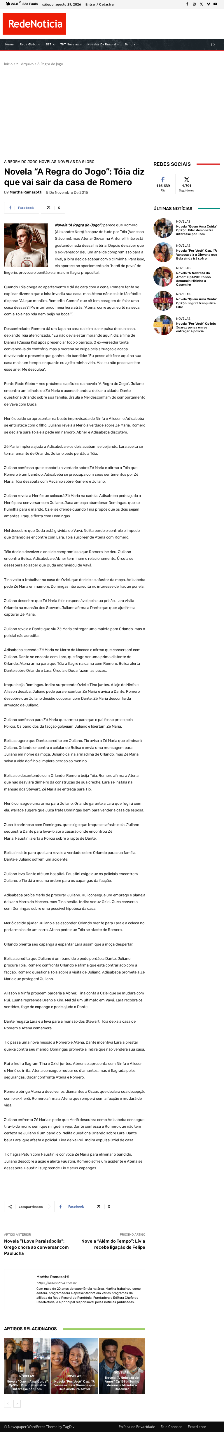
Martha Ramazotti (26, 192)
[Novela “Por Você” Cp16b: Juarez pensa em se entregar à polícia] (163, 325)
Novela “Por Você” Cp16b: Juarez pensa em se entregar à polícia (196, 327)
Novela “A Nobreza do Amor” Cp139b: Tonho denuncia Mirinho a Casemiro (122, 1383)
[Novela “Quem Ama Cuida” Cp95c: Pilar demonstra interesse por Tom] (27, 1366)
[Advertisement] (112, 110)
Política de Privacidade (137, 1426)
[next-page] (17, 1404)
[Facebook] (187, 4)
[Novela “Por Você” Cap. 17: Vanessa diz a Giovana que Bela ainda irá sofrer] (74, 1366)
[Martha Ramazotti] (20, 1289)
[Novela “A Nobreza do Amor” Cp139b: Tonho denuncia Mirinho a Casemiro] (122, 1366)
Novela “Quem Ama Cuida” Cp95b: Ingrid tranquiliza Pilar (196, 303)
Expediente (197, 1426)
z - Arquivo (25, 63)
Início (8, 63)
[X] (201, 4)
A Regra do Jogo (50, 63)
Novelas (47, 162)
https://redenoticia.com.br (56, 1283)
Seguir (186, 178)
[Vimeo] (208, 4)
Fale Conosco (171, 1426)
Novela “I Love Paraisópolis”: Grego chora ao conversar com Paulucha (36, 1247)
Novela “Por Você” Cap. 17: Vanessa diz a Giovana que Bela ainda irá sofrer (74, 1385)
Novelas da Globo (76, 162)
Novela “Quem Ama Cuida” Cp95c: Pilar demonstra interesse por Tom (27, 1385)
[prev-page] (7, 1404)
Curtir (163, 178)
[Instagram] (194, 4)
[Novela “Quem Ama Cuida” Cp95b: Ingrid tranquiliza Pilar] (163, 301)
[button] (213, 44)
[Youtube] (215, 4)
